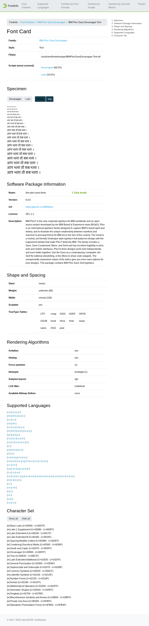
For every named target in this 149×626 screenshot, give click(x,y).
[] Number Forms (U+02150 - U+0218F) (28, 578)
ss (55, 476)
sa (9, 476)
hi (9, 438)
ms (24, 457)
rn (14, 472)
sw (71, 476)
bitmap (40, 99)
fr (21, 431)
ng (23, 461)
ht (23, 438)
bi (19, 416)
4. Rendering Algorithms (123, 29)
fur (25, 431)
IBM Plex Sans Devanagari (51, 22)
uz (9, 484)
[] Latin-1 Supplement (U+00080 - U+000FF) (30, 529)
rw (17, 472)
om (14, 465)
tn (12, 480)
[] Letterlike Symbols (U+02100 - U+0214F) (30, 574)
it (26, 442)
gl (13, 435)
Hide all (26, 518)
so (47, 476)
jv (9, 446)
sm (27, 476)
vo (9, 487)
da (9, 423)
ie (16, 442)
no (36, 461)
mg (15, 457)
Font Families (26, 6)
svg (50, 99)
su (63, 476)
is (23, 442)
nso (45, 461)
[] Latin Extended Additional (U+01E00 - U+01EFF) (34, 559)
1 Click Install (79, 192)
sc (18, 476)
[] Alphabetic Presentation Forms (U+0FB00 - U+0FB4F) (36, 605)
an (14, 412)
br (23, 416)
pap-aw (21, 468)
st (59, 476)
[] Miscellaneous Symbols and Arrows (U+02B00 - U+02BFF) (39, 597)
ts (19, 480)
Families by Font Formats (69, 6)
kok (13, 450)
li (12, 453)
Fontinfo (13, 5)
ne (19, 461)
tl (8, 480)
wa (9, 491)
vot (13, 487)
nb (9, 461)
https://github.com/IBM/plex (39, 207)
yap (10, 499)
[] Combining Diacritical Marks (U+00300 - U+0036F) (35, 544)
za (9, 502)
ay (18, 412)
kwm (19, 450)
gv (17, 435)
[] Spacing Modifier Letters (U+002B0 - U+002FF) (33, 541)
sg (22, 476)
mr (20, 457)
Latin (43, 74)
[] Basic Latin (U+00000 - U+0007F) (26, 525)
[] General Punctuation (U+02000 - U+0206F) (31, 563)
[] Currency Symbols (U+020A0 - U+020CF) (30, 571)
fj (15, 431)
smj (38, 476)
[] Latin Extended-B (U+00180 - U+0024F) (29, 537)
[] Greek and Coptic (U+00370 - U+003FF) (29, 548)
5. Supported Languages (123, 32)
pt (28, 468)
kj (9, 450)
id (13, 442)
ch (9, 419)
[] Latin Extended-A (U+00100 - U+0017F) (29, 533)
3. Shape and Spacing (122, 26)
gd (9, 435)
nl (28, 461)
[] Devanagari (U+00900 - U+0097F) (26, 552)
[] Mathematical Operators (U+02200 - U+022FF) (32, 586)
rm (9, 472)
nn (31, 461)
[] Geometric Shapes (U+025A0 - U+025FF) (30, 590)
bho (14, 416)
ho (18, 438)
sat (13, 476)
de (14, 423)
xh (9, 495)
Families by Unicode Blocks (119, 6)
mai (10, 457)
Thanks (142, 4)
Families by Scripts (94, 6)
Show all (13, 518)
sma (32, 476)
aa (9, 412)
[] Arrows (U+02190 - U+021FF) (24, 582)
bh (9, 416)
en (9, 427)
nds (14, 461)
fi (8, 431)
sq (51, 476)
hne (14, 438)
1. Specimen (117, 20)
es (14, 427)
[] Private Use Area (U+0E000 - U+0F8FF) (29, 601)
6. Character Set (119, 35)
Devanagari (47, 67)
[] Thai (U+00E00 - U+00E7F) (23, 556)
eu (21, 427)
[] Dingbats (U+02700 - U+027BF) (25, 593)
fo (18, 431)
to (16, 480)
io (20, 442)
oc (9, 465)
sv (67, 476)
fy (29, 431)
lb (9, 453)
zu (13, 502)
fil (12, 431)
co (13, 419)
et (18, 427)
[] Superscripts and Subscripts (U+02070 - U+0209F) (34, 567)
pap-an (11, 468)
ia (9, 442)
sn (43, 476)
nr (40, 461)
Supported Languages (43, 6)
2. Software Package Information (127, 23)
